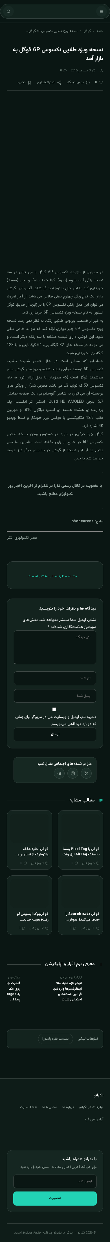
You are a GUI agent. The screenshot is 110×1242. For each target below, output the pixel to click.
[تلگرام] (59, 773)
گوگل (87, 31)
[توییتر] (86, 773)
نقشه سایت (28, 1107)
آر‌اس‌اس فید (93, 1119)
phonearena (82, 521)
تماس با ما (49, 1107)
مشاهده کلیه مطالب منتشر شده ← (52, 576)
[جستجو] (8, 11)
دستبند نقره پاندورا (55, 1039)
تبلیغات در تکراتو (91, 1107)
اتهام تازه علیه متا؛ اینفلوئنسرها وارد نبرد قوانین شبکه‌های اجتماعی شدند (67, 991)
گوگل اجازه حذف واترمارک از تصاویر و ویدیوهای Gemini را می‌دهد (32, 857)
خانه (100, 31)
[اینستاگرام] (72, 773)
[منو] (101, 11)
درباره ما (68, 1107)
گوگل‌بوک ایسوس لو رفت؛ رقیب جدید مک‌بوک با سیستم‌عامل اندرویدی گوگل (31, 922)
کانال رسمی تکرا (67, 486)
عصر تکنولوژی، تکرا (22, 538)
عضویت (55, 1198)
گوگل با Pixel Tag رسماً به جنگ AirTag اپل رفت (81, 852)
